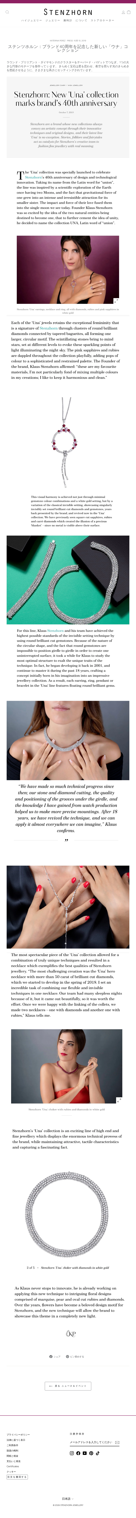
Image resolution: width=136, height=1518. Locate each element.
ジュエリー (52, 20)
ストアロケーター (103, 20)
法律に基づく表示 (16, 1439)
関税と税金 (12, 1455)
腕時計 (68, 20)
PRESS (70, 41)
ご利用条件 (12, 1445)
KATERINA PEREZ (58, 41)
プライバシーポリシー (18, 1434)
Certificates (13, 1466)
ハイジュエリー (31, 20)
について (82, 20)
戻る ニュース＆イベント (70, 1386)
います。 (68, 66)
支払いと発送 (14, 1461)
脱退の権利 (12, 1450)
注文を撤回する (17, 1477)
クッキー (11, 1471)
